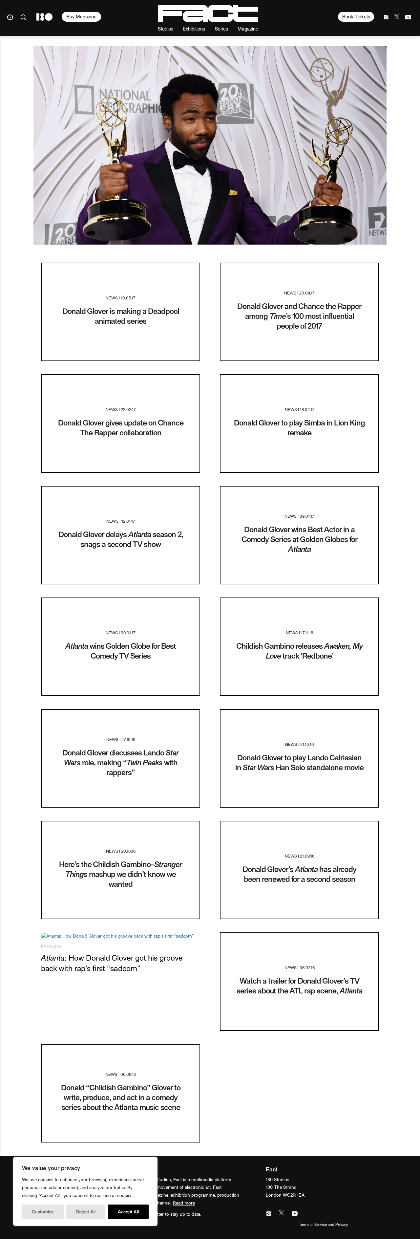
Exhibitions (194, 28)
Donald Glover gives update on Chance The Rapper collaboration (120, 427)
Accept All (128, 1211)
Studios (165, 28)
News (112, 297)
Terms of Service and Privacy (323, 1224)
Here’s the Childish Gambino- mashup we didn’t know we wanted (120, 873)
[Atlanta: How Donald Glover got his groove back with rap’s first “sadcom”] (120, 936)
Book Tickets (356, 16)
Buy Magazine (81, 16)
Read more (184, 1203)
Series (221, 28)
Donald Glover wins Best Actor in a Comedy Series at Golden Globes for (300, 539)
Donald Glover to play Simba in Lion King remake (299, 427)
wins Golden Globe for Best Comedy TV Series (120, 650)
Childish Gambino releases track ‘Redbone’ (299, 650)
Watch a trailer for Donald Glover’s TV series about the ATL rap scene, (299, 985)
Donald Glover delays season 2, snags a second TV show (120, 539)
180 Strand (44, 17)
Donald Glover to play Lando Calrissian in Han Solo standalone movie (299, 762)
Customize (43, 1211)
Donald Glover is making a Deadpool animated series (120, 315)
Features (51, 947)
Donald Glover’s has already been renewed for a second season (299, 873)
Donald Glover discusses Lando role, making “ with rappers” (120, 762)
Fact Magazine (208, 13)
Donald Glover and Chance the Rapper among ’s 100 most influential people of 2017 (299, 315)
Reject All (85, 1211)
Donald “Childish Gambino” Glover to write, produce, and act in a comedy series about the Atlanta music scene (120, 1097)
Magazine (248, 28)
